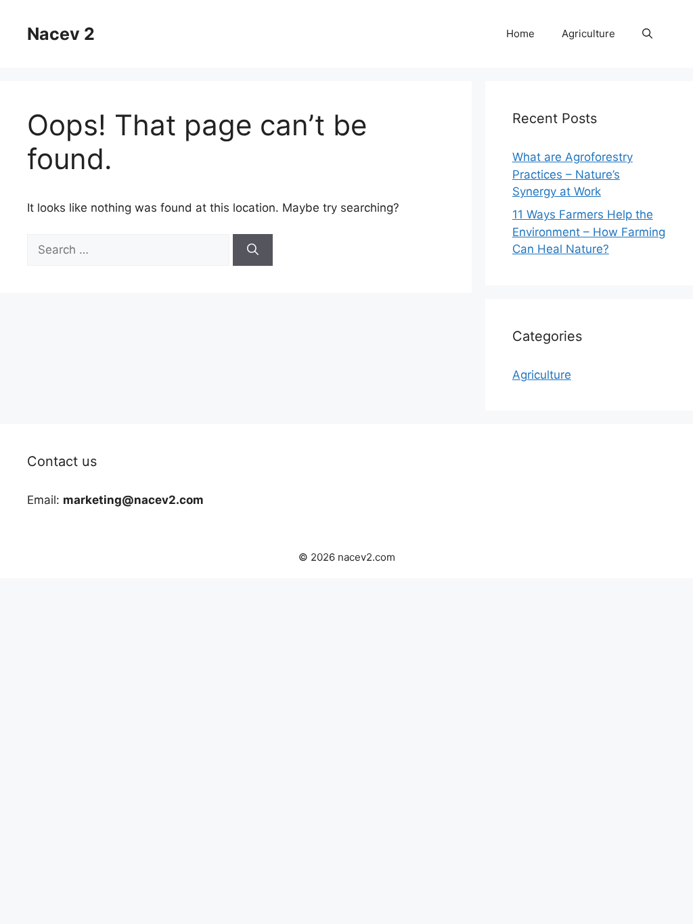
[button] (647, 34)
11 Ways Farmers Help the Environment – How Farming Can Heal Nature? (588, 232)
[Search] (253, 250)
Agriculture (588, 33)
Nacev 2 (61, 34)
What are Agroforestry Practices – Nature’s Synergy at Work (572, 174)
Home (520, 33)
